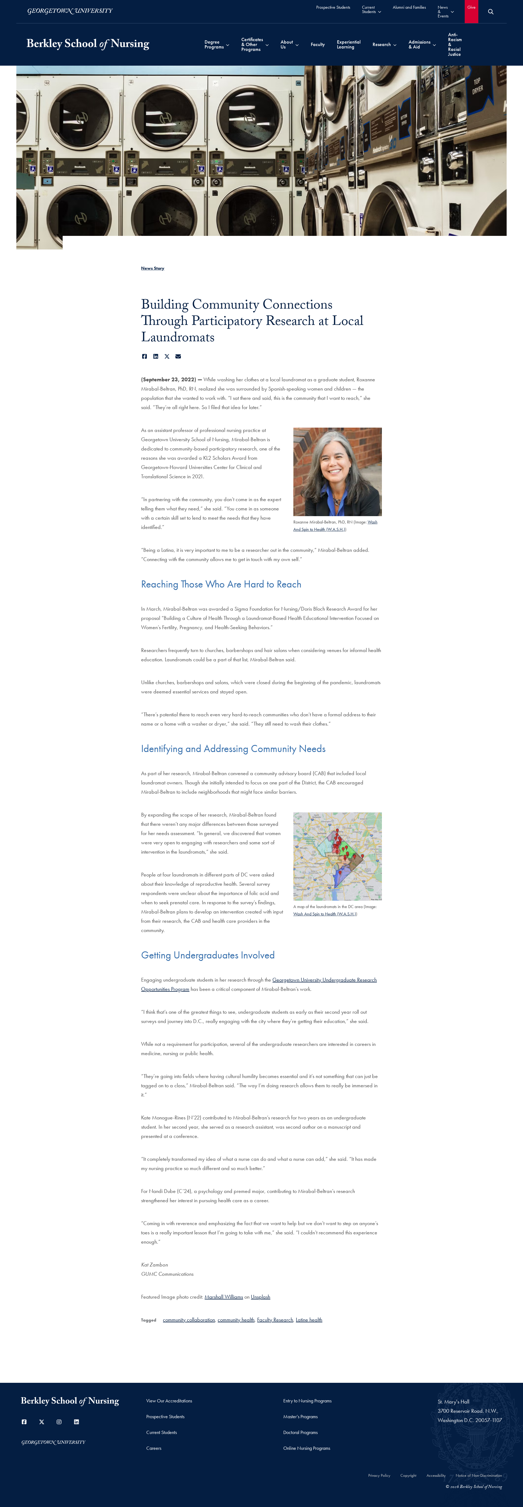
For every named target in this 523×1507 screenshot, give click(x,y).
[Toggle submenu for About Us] (297, 44)
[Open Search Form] (490, 11)
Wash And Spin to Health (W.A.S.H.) (324, 914)
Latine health (309, 1319)
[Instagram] (59, 1422)
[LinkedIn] (155, 356)
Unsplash (260, 1296)
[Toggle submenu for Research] (395, 44)
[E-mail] (178, 356)
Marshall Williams (224, 1296)
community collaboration (189, 1319)
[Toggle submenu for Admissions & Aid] (434, 44)
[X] (166, 356)
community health (236, 1319)
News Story (152, 268)
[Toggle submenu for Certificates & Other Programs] (267, 44)
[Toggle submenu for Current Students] (379, 11)
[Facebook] (144, 356)
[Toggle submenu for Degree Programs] (227, 44)
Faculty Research (275, 1319)
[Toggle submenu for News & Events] (452, 11)
